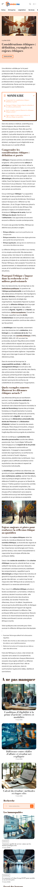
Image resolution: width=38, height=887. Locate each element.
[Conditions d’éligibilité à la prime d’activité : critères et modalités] (19, 697)
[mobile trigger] (3, 4)
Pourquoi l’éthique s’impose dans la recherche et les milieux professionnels (20, 106)
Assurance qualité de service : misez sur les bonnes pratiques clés (16, 845)
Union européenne (18, 312)
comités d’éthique (23, 336)
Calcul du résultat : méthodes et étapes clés (19, 792)
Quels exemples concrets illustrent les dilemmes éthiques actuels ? (19, 111)
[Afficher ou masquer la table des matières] (29, 96)
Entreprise (6, 875)
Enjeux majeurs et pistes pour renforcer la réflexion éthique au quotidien (18, 116)
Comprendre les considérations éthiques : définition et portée (18, 101)
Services (5, 841)
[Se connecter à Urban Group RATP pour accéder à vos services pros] (19, 861)
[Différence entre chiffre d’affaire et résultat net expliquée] (19, 736)
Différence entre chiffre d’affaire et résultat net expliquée (19, 754)
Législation (8, 56)
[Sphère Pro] (13, 4)
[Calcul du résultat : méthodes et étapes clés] (19, 776)
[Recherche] (30, 4)
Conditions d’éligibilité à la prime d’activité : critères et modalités (19, 714)
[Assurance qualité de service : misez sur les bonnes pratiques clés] (19, 827)
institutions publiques (10, 288)
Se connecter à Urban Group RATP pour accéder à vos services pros (18, 879)
